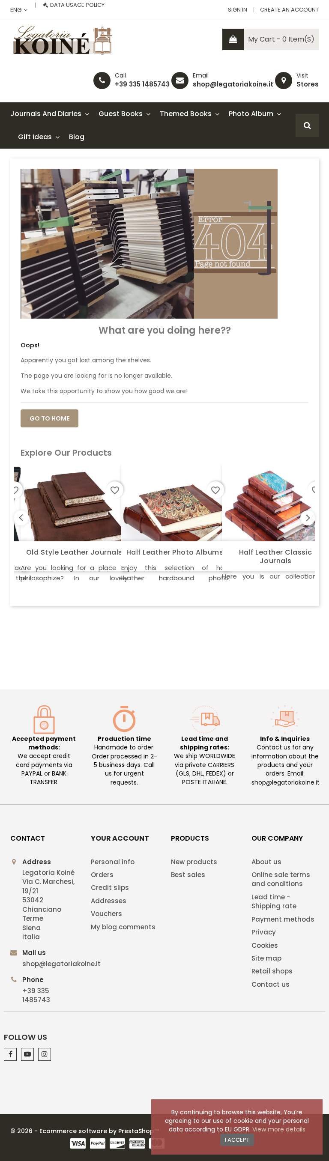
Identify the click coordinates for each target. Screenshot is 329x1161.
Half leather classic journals (275, 556)
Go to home (49, 418)
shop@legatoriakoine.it (233, 84)
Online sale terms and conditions (280, 879)
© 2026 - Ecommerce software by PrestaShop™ (84, 1131)
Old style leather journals (74, 552)
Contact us (270, 984)
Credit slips (110, 887)
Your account (120, 838)
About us (266, 861)
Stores (307, 84)
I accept (237, 1140)
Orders (102, 874)
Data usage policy (77, 5)
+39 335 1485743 (142, 84)
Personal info (113, 861)
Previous (21, 517)
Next (307, 517)
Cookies (264, 945)
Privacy (263, 932)
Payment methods (282, 919)
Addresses (108, 900)
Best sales (188, 874)
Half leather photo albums (175, 552)
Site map (266, 958)
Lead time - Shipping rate (273, 901)
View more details (278, 1129)
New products (194, 861)
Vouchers (106, 913)
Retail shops (272, 971)
